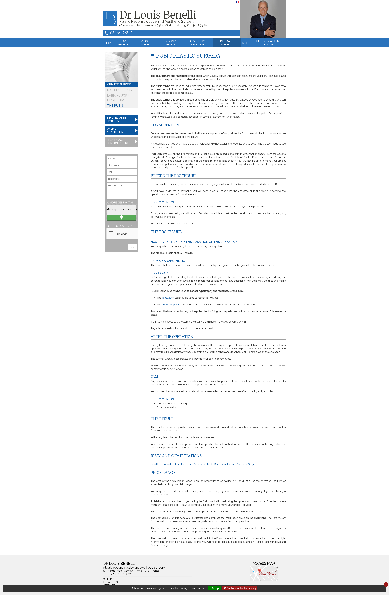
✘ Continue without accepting (240, 588)
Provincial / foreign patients (118, 141)
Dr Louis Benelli (157, 14)
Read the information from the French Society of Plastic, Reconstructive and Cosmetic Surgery (204, 464)
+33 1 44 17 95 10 (121, 33)
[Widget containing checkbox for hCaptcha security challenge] (129, 233)
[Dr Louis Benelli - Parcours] (263, 19)
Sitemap (108, 579)
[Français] (237, 3)
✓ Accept (214, 588)
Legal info (110, 582)
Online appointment (116, 130)
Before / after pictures (117, 119)
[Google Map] (264, 573)
